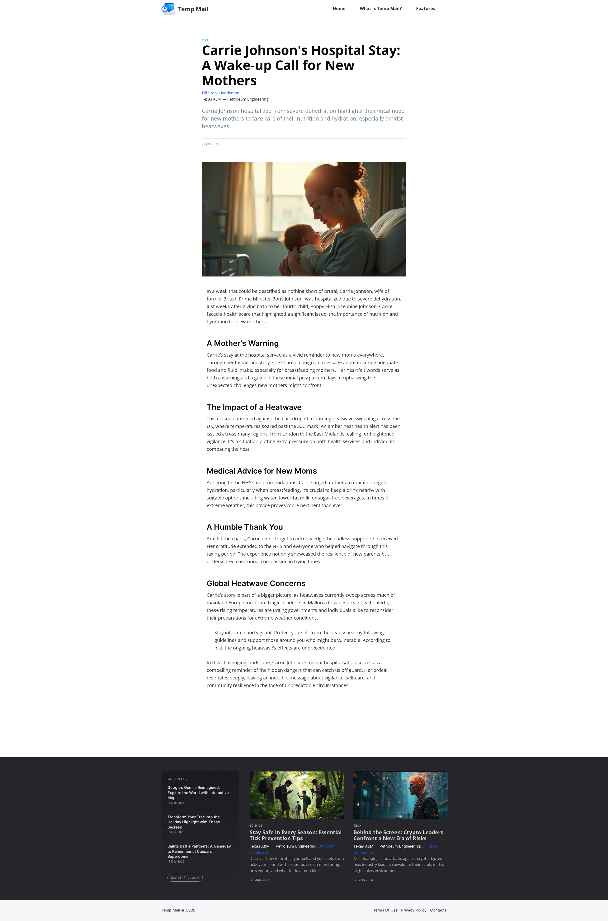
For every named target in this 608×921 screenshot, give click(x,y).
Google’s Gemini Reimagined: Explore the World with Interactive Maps (198, 792)
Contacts (438, 910)
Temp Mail (171, 910)
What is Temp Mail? (381, 8)
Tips (205, 40)
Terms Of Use (385, 910)
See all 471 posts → (185, 877)
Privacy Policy (414, 910)
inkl (218, 648)
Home (339, 8)
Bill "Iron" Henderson (220, 93)
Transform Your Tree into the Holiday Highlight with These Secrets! (193, 821)
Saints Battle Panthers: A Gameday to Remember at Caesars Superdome (199, 851)
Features (425, 8)
